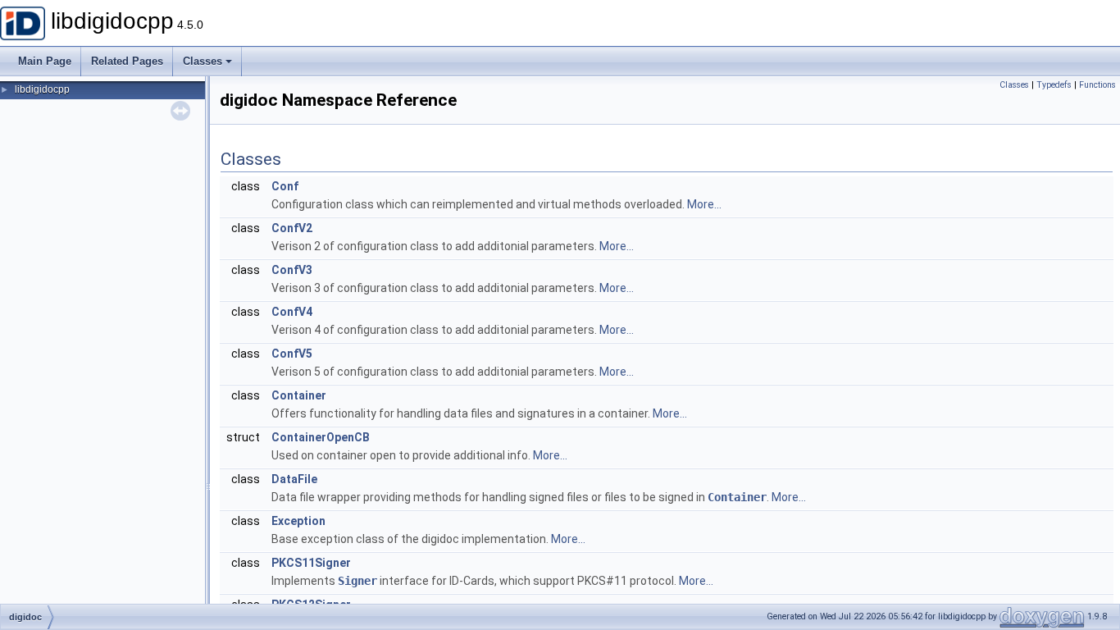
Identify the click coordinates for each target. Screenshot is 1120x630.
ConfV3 (291, 269)
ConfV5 (291, 353)
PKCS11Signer (311, 562)
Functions (1097, 85)
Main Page (44, 61)
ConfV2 (291, 228)
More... (704, 204)
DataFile (294, 479)
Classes (202, 61)
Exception (298, 520)
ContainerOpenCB (320, 437)
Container (298, 395)
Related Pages (127, 61)
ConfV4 (291, 311)
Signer (357, 580)
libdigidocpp (42, 89)
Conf (284, 186)
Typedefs (1054, 85)
